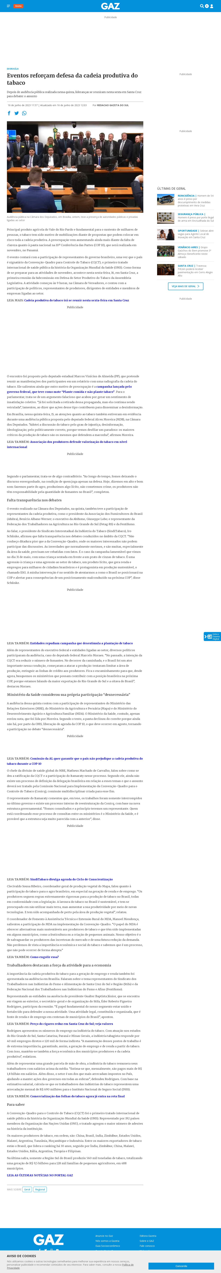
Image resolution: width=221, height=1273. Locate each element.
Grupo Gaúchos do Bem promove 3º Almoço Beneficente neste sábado (194, 252)
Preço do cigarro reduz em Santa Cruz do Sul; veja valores (71, 1024)
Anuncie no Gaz (104, 1235)
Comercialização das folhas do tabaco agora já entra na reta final (77, 1096)
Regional (40, 1189)
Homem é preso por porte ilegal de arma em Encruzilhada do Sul (196, 217)
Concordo (181, 1266)
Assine (18, 5)
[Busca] (202, 6)
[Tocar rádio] (206, 6)
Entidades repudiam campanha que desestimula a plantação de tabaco (81, 643)
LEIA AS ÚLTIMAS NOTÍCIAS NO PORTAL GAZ (40, 1175)
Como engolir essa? (44, 957)
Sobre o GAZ (147, 1240)
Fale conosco (147, 1245)
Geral (27, 1189)
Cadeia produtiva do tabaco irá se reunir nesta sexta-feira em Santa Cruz (76, 300)
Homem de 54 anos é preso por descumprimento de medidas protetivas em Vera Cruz (195, 200)
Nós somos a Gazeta (107, 1240)
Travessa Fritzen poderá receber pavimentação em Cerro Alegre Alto (195, 270)
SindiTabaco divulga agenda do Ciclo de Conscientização (71, 879)
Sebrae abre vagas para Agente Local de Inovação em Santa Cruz (196, 234)
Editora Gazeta (148, 1235)
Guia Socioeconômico (107, 1245)
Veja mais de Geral (184, 286)
